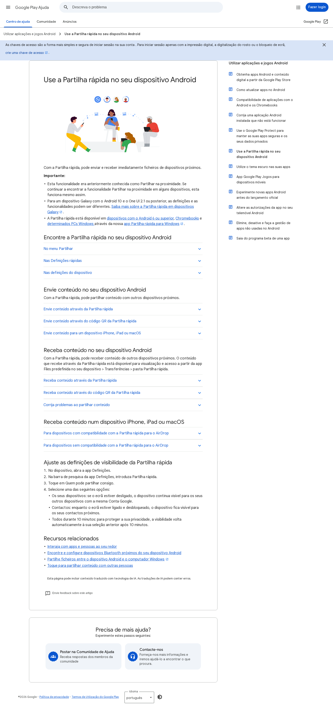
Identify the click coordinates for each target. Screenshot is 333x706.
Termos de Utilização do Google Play (95, 697)
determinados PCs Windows (70, 224)
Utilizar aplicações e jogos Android (258, 63)
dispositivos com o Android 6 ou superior (140, 218)
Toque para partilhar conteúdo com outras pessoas (90, 565)
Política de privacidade (54, 697)
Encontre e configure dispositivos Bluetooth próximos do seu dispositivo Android (114, 553)
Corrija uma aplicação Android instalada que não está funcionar (261, 118)
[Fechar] (324, 45)
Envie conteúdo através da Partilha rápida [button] (78, 309)
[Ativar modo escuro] (159, 697)
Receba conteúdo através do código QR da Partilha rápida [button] (91, 392)
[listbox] (139, 697)
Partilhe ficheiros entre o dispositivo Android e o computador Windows (106, 559)
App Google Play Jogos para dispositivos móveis (257, 179)
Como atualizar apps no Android (260, 90)
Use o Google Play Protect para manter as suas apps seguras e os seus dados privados (261, 136)
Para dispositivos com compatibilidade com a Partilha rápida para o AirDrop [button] (106, 433)
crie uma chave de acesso (24, 53)
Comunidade (46, 22)
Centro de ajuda (18, 22)
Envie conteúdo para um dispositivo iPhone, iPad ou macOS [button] (92, 333)
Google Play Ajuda (32, 7)
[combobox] (147, 7)
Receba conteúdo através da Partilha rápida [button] (80, 380)
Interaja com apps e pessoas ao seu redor (82, 546)
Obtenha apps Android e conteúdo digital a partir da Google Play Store (263, 77)
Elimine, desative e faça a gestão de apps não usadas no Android (263, 225)
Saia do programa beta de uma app (263, 238)
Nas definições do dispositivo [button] (67, 272)
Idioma (133, 691)
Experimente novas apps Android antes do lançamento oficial (261, 195)
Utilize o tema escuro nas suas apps (263, 167)
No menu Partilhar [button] (58, 249)
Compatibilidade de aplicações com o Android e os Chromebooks (264, 102)
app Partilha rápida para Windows (151, 224)
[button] (8, 7)
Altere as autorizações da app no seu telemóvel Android (264, 210)
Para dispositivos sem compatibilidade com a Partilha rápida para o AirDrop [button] (105, 445)
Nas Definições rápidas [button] (62, 260)
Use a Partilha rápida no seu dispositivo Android (258, 154)
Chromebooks (187, 218)
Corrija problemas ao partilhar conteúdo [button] (76, 405)
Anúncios (70, 22)
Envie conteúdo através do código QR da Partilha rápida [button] (89, 321)
